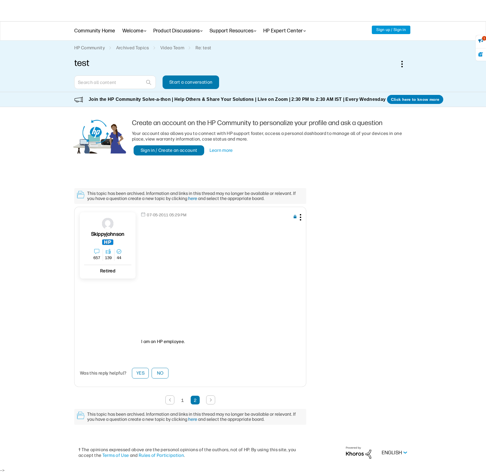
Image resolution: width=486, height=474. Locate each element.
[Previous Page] (169, 399)
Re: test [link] (203, 47)
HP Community (89, 47)
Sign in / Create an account (169, 150)
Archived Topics (132, 47)
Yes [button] (140, 373)
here (192, 198)
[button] (300, 218)
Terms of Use (115, 455)
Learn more (221, 150)
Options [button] (405, 64)
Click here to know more (415, 99)
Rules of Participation (161, 455)
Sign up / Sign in (391, 29)
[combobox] (115, 82)
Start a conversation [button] (190, 82)
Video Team (172, 47)
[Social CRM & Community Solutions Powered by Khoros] (358, 452)
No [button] (160, 373)
